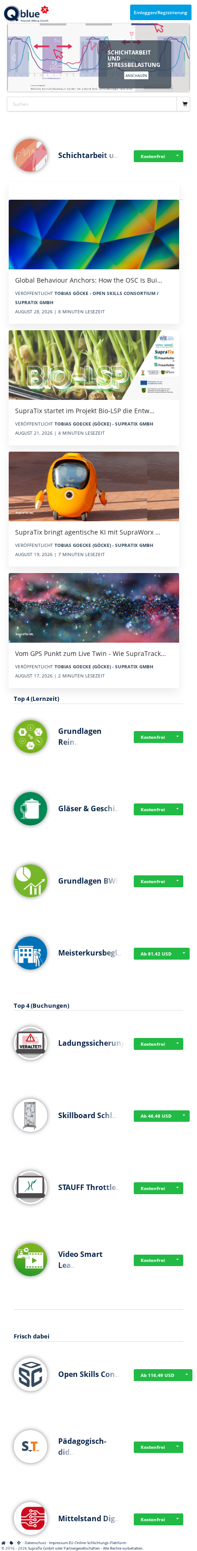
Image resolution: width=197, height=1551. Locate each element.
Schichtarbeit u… (89, 155)
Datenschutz (35, 1542)
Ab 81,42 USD (156, 953)
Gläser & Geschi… (89, 808)
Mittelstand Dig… (89, 1518)
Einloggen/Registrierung (160, 12)
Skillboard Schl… (88, 1115)
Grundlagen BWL (89, 881)
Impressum (58, 1542)
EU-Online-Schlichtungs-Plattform (97, 1542)
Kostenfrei (153, 156)
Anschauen (136, 75)
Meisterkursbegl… (91, 953)
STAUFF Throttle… (90, 1187)
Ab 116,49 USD (157, 1375)
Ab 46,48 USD (156, 1116)
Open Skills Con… (89, 1374)
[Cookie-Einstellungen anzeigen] (11, 1542)
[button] (177, 156)
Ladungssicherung (92, 1043)
